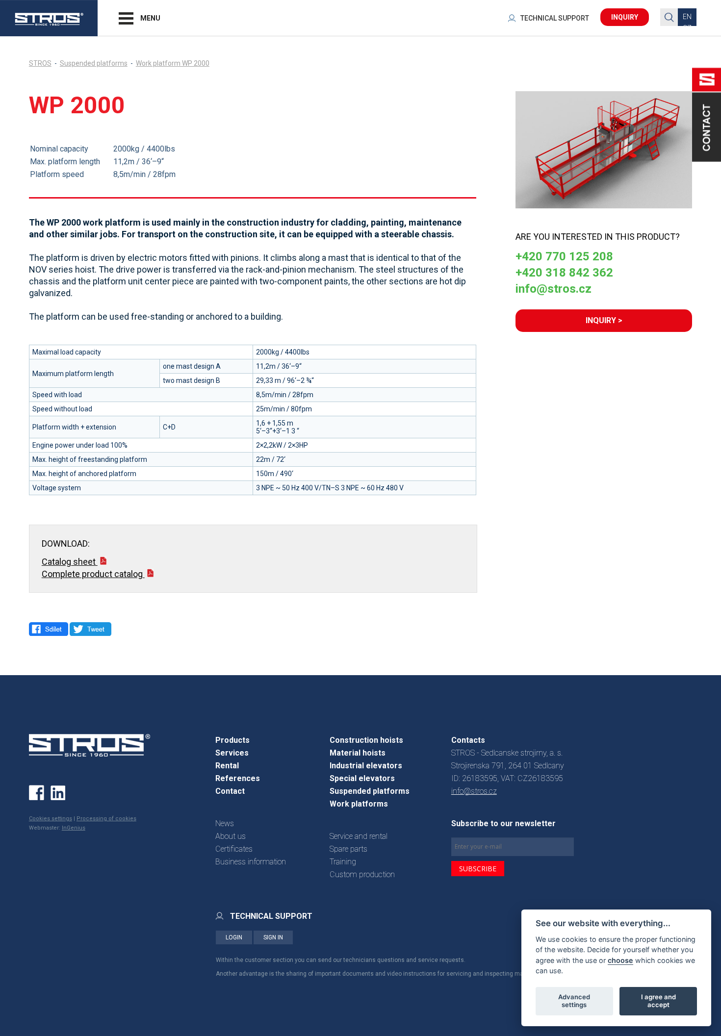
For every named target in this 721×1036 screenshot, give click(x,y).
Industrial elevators (366, 765)
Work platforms (359, 804)
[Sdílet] (48, 629)
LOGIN (234, 937)
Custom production (362, 874)
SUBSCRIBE (477, 868)
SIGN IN (273, 937)
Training (343, 861)
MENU (150, 18)
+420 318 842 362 (564, 272)
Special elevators (362, 778)
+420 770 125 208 (564, 256)
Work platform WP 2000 (172, 63)
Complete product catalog (93, 574)
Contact (230, 791)
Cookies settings (50, 818)
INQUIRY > (604, 320)
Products (232, 740)
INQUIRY (624, 17)
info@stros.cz (553, 289)
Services (232, 753)
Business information (250, 861)
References (237, 778)
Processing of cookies (106, 818)
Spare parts (348, 849)
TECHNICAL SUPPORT (554, 18)
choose (620, 960)
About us (230, 836)
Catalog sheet (70, 561)
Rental (227, 765)
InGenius (73, 828)
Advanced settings (574, 1001)
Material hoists (358, 753)
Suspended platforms (94, 63)
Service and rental (358, 836)
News (224, 823)
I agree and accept (658, 1001)
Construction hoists (366, 740)
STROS (40, 63)
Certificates (234, 849)
